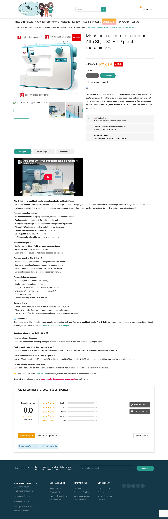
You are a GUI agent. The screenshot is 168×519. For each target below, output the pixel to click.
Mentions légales (56, 488)
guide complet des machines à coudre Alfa (58, 379)
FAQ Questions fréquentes (23, 491)
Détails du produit (44, 151)
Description (22, 151)
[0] (139, 9)
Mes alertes (102, 500)
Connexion (102, 492)
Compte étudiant (80, 500)
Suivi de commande (105, 488)
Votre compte (104, 483)
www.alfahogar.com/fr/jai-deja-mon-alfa (59, 325)
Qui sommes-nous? (21, 487)
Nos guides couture (21, 501)
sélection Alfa (41, 374)
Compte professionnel (82, 496)
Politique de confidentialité (59, 496)
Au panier (108, 75)
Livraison (77, 488)
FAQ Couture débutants (22, 496)
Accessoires (65, 151)
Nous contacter (55, 500)
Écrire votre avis (139, 405)
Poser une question (140, 411)
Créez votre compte (105, 496)
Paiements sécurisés (81, 492)
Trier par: (138, 436)
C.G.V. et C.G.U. (55, 492)
